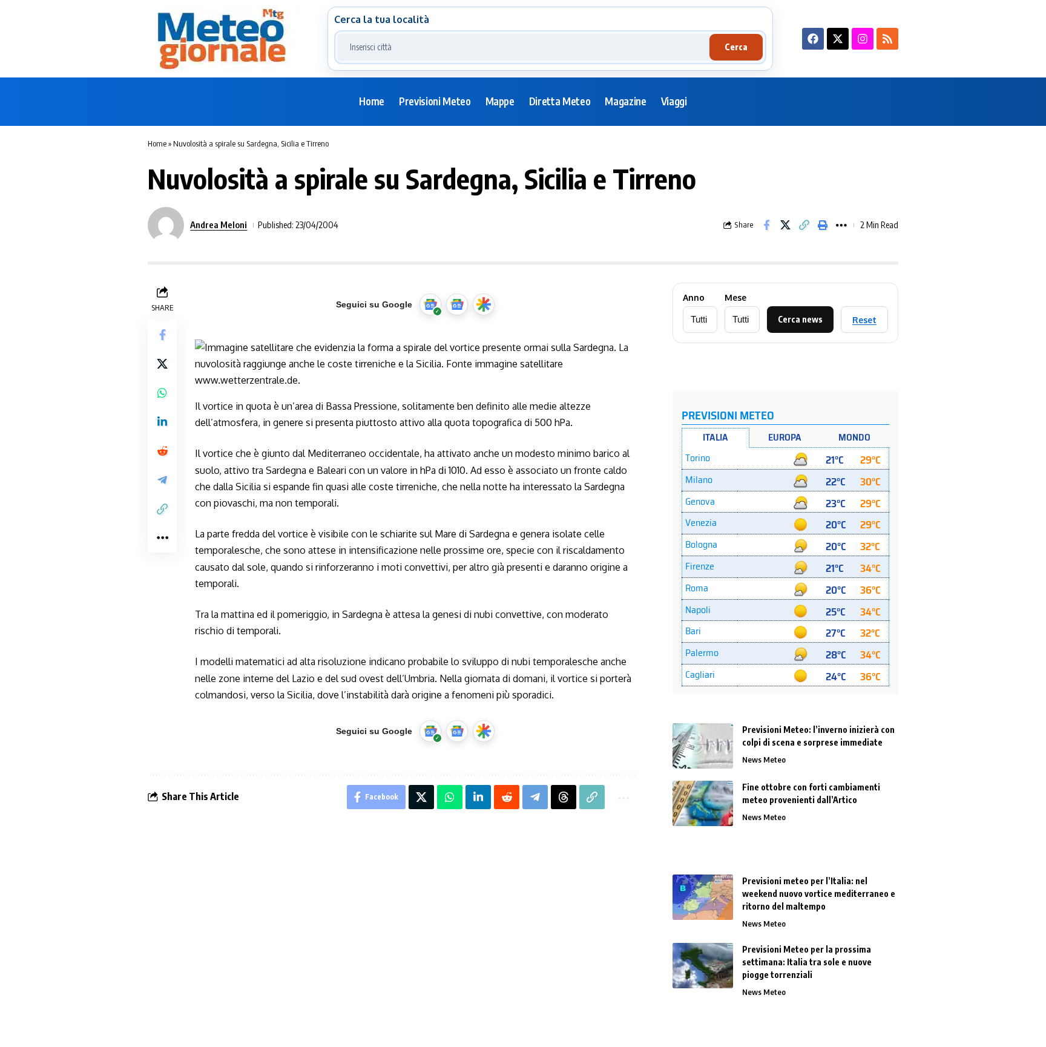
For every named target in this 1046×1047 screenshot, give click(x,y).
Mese (735, 298)
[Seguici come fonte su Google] (430, 304)
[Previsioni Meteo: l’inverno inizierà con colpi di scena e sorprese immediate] (703, 746)
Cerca (736, 47)
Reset (864, 320)
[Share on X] (785, 225)
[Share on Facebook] (766, 225)
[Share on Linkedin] (162, 421)
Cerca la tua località (381, 19)
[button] (803, 225)
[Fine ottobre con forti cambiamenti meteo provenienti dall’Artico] (703, 803)
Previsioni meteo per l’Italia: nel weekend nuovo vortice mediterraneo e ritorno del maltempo (818, 893)
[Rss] (887, 39)
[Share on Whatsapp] (162, 392)
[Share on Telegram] (162, 479)
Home (157, 143)
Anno (694, 298)
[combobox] (523, 47)
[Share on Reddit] (162, 450)
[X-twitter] (838, 39)
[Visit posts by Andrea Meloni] (166, 225)
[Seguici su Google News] (457, 304)
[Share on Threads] (563, 797)
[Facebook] (813, 39)
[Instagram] (862, 39)
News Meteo (764, 759)
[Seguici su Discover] (484, 304)
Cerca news (800, 319)
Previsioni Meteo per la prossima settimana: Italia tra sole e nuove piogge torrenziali (807, 962)
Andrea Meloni (218, 224)
